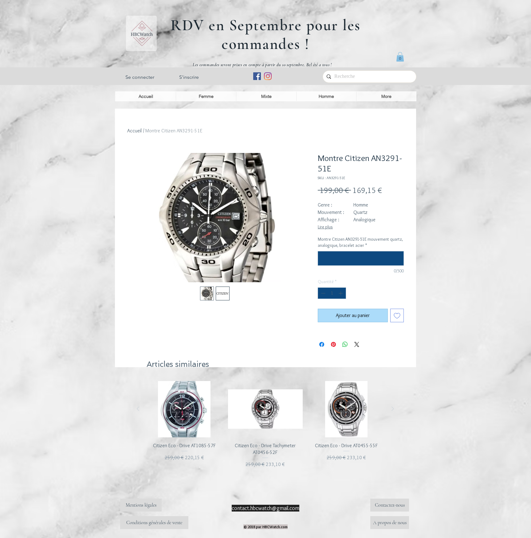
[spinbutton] (331, 293)
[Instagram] (268, 76)
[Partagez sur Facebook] (321, 344)
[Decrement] (322, 293)
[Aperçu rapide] (184, 409)
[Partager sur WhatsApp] (345, 344)
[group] (265, 424)
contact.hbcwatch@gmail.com (265, 508)
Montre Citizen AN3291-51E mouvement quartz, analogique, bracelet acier (360, 242)
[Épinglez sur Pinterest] (333, 344)
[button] (400, 57)
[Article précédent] (138, 408)
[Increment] (341, 293)
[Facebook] (257, 76)
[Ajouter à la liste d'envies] (397, 315)
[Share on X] (356, 344)
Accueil (134, 131)
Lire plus (325, 227)
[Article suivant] (392, 408)
